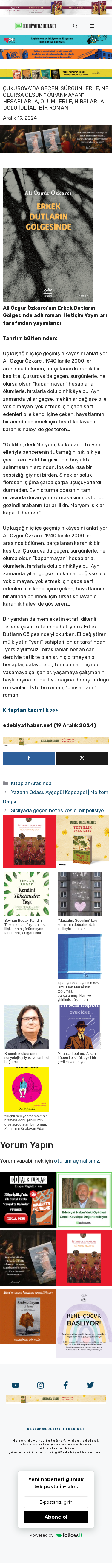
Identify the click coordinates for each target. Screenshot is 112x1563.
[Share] (29, 758)
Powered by (41, 1535)
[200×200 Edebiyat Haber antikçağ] (28, 1285)
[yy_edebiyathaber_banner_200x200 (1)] (82, 866)
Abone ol (56, 1517)
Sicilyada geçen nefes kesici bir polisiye (57, 810)
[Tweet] (82, 758)
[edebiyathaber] (56, 57)
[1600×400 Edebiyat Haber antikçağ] (56, 151)
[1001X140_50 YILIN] (56, 14)
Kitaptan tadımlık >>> (30, 710)
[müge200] (28, 1227)
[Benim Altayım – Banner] (28, 1343)
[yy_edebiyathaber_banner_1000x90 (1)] (56, 745)
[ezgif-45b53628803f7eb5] (56, 43)
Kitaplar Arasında (31, 783)
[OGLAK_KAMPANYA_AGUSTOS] (29, 866)
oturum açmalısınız (76, 1161)
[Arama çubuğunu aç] (75, 26)
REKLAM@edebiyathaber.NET (56, 1429)
